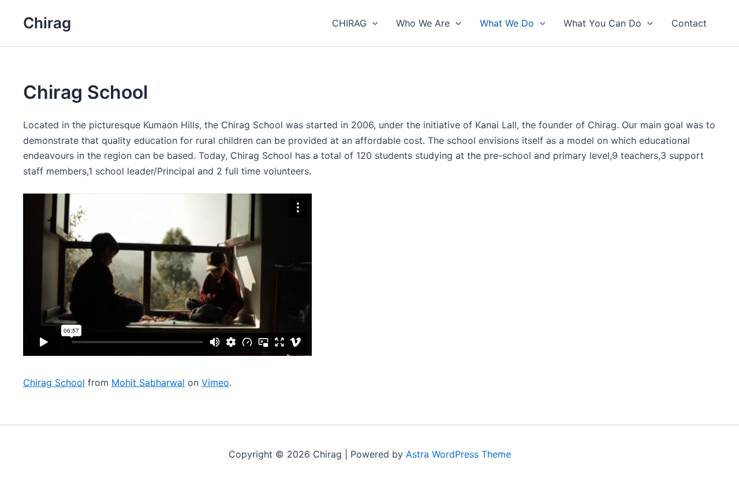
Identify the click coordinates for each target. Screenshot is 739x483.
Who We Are (423, 23)
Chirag (47, 23)
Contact (689, 23)
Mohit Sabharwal (148, 382)
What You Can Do (602, 23)
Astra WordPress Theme (458, 454)
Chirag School (54, 382)
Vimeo (215, 382)
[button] (372, 23)
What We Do (507, 23)
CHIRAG (349, 23)
